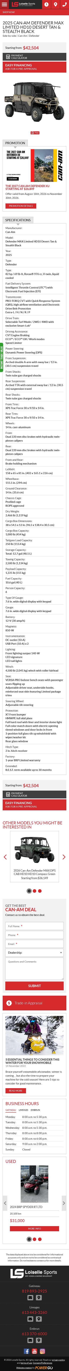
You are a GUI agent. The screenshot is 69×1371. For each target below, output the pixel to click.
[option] (34, 856)
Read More (15, 1090)
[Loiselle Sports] (25, 4)
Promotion (15, 143)
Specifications (18, 220)
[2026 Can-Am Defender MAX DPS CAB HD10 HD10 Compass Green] (34, 850)
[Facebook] (26, 1351)
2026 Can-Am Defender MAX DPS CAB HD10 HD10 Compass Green (35, 872)
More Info (34, 1228)
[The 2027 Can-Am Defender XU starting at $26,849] (34, 165)
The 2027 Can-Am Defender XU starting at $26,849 (27, 187)
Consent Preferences (42, 1363)
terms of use (26, 1363)
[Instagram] (42, 1351)
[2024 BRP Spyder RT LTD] (34, 1184)
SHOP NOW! (9, 12)
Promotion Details (21, 206)
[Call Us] (64, 4)
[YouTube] (34, 1351)
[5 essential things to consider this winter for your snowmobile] (34, 1035)
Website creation (24, 1368)
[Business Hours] (46, 4)
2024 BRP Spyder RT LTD (26, 1207)
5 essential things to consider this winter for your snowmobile (32, 1061)
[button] (5, 857)
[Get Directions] (55, 4)
